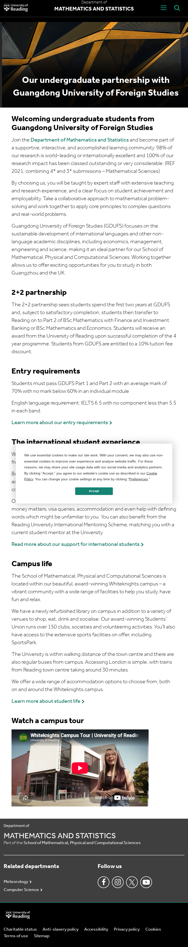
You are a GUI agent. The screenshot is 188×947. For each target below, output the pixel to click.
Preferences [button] (138, 479)
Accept (94, 491)
